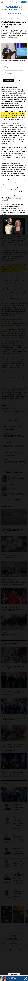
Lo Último (4, 9)
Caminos (12, 2)
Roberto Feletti (11, 89)
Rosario (22, 9)
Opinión (17, 2)
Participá (23, 2)
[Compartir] (20, 80)
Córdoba (16, 9)
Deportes (6, 2)
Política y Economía (5, 18)
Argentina (10, 9)
